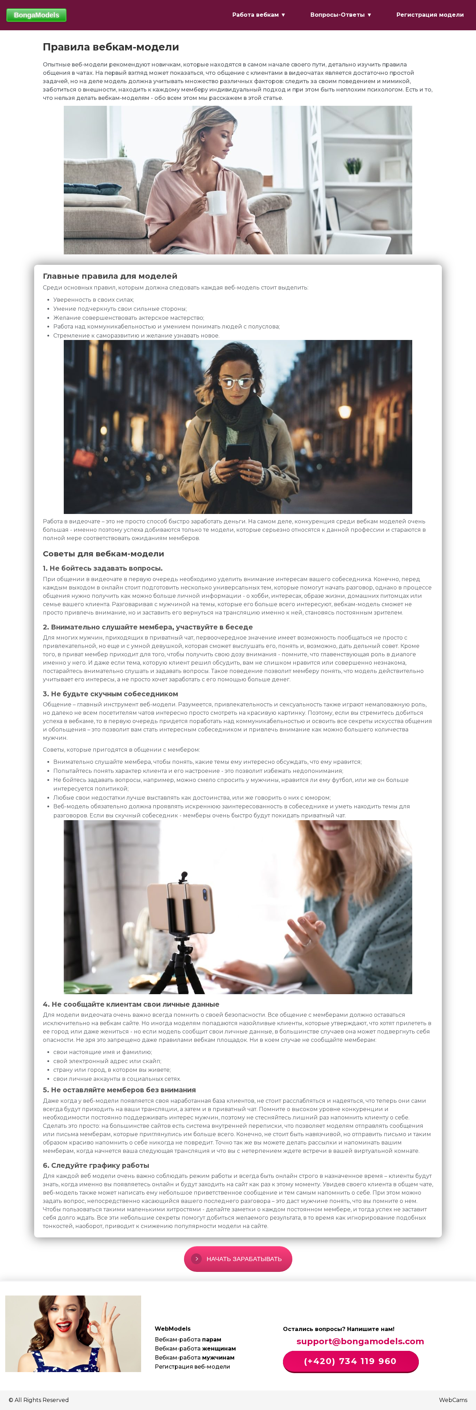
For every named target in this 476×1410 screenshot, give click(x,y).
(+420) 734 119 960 (349, 1361)
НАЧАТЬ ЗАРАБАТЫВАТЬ (244, 1258)
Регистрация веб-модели (192, 1366)
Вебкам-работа (188, 1339)
